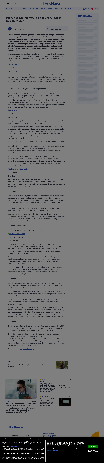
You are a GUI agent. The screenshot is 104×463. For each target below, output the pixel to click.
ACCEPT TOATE (93, 446)
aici (31, 454)
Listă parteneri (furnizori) (52, 450)
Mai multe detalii (13, 446)
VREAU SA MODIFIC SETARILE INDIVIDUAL (92, 451)
